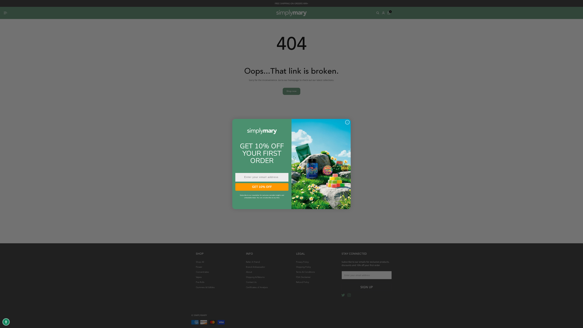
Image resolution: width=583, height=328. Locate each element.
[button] (6, 322)
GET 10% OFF (262, 187)
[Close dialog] (347, 122)
